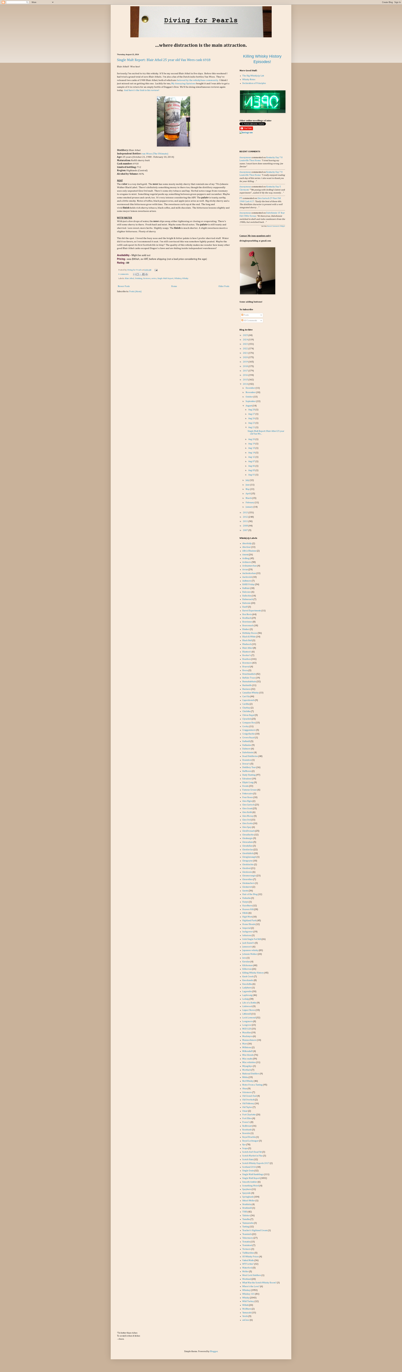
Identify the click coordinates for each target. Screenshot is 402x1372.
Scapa (245, 1148)
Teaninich (247, 1234)
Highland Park (249, 920)
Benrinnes (247, 622)
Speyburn (246, 1189)
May (248, 489)
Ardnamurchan (249, 566)
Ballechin (246, 596)
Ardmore (246, 562)
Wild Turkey (248, 1301)
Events (245, 786)
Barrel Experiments (251, 611)
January (249, 507)
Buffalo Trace (248, 678)
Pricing (121, 259)
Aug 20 (251, 439)
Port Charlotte (249, 1115)
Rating (120, 262)
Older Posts (223, 286)
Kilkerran (247, 969)
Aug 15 (251, 448)
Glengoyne (247, 861)
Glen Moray (247, 816)
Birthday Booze (249, 633)
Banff (245, 607)
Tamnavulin (247, 1223)
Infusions (246, 935)
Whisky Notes (248, 79)
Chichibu (246, 711)
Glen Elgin (247, 801)
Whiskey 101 (248, 1294)
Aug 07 (251, 461)
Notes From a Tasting (252, 1085)
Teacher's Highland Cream (254, 1230)
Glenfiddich (247, 853)
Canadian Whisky (250, 693)
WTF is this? (248, 1264)
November (251, 392)
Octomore (247, 1092)
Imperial (246, 928)
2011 (245, 521)
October (249, 397)
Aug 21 (251, 427)
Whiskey (177, 278)
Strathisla (246, 1204)
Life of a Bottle (249, 1003)
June (248, 485)
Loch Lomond (249, 1018)
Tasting (245, 1227)
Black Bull (247, 640)
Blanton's (246, 652)
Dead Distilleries (250, 756)
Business (246, 689)
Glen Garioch (248, 805)
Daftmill (246, 741)
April (248, 494)
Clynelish (246, 719)
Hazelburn (247, 906)
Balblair (246, 588)
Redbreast (247, 1126)
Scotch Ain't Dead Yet (252, 1152)
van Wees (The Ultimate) (155, 154)
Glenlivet (246, 868)
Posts (246, 315)
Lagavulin (247, 991)
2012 (245, 517)
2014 (245, 384)
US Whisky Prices (250, 1257)
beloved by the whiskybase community (197, 80)
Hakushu (246, 898)
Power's (246, 1122)
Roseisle (246, 1133)
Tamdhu (246, 1219)
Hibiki (245, 913)
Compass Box (248, 723)
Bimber (245, 629)
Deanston (246, 760)
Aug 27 (251, 414)
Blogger (214, 1351)
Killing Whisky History (253, 973)
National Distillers (250, 1074)
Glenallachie (248, 835)
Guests (245, 891)
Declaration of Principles (254, 83)
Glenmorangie (249, 876)
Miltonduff (247, 1051)
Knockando (247, 980)
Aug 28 (251, 410)
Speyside (246, 1193)
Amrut (245, 555)
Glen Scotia (247, 823)
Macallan (246, 1033)
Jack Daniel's (248, 943)
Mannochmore (249, 1040)
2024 (245, 340)
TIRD (244, 1212)
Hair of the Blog (250, 894)
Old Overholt (248, 1100)
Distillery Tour (249, 767)
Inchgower (247, 932)
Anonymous (245, 157)
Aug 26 (251, 418)
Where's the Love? (251, 1286)
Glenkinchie (248, 864)
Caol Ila (246, 696)
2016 (245, 375)
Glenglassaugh (249, 857)
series (153, 278)
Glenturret (247, 887)
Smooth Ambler (249, 1182)
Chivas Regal (248, 715)
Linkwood (247, 1006)
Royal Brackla (248, 1137)
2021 (245, 353)
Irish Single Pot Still (251, 939)
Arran (245, 569)
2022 (245, 349)
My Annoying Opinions (183, 83)
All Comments (250, 320)
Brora (245, 670)
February (250, 502)
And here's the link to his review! (141, 90)
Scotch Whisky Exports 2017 (255, 1163)
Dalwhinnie (247, 752)
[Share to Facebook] (143, 274)
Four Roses (247, 797)
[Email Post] (156, 270)
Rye (244, 1145)
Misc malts (247, 1059)
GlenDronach (248, 831)
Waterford (247, 1268)
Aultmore (246, 581)
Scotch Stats (247, 1159)
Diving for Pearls (134, 270)
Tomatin (246, 1242)
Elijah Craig (247, 782)
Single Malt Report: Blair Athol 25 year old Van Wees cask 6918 (163, 60)
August (249, 406)
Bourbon (246, 659)
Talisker (246, 1215)
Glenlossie (247, 872)
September (251, 401)
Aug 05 (251, 470)
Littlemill (246, 1014)
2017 (245, 371)
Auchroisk (247, 577)
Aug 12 (251, 457)
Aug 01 (251, 475)
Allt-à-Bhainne (249, 551)
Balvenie (246, 603)
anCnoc (245, 1320)
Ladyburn (246, 988)
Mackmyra (247, 1036)
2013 (245, 513)
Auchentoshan (249, 573)
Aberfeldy (247, 543)
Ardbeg (245, 558)
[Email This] (134, 274)
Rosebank (247, 1130)
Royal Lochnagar (250, 1141)
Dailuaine (246, 745)
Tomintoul (247, 1245)
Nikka (245, 1077)
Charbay (246, 708)
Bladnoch (246, 644)
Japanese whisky (250, 950)
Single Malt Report (165, 278)
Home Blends (248, 924)
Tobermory (247, 1238)
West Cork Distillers (251, 1275)
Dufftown (246, 771)
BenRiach (246, 618)
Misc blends (247, 1055)
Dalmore (246, 749)
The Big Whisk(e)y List (253, 76)
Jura (244, 958)
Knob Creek (247, 976)
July (248, 480)
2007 (245, 530)
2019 (245, 362)
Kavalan (246, 962)
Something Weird (250, 1186)
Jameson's (247, 947)
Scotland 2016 (249, 1167)
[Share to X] (140, 274)
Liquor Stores (248, 1010)
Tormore (246, 1249)
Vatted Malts (248, 1260)
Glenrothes (247, 879)
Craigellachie (248, 734)
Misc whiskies (249, 1062)
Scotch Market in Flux (252, 1156)
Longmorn (247, 1021)
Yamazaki (246, 1313)
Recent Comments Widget (276, 226)
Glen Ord (246, 820)
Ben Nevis (247, 614)
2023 (245, 344)
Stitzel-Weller (248, 1201)
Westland (246, 1279)
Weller (245, 1271)
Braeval (246, 667)
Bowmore (247, 663)
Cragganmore (249, 730)
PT (240, 198)
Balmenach (247, 599)
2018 (245, 366)
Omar (245, 1111)
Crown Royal (248, 738)
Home (174, 286)
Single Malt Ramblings (252, 1174)
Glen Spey (247, 827)
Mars (244, 1044)
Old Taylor (247, 1107)
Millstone (246, 1047)
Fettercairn (247, 794)
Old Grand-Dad (249, 1096)
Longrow (246, 1025)
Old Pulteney (248, 1103)
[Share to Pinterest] (146, 274)
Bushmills (247, 685)
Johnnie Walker (249, 954)
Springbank (247, 1197)
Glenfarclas (247, 850)
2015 (245, 380)
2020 (245, 357)
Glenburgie (247, 838)
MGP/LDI (246, 1029)
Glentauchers (248, 883)
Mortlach (246, 1070)
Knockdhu (247, 984)
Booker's (246, 655)
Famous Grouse (249, 790)
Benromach (247, 625)
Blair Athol (129, 278)
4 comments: (123, 274)
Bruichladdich (249, 674)
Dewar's (246, 764)
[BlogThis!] (137, 274)
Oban (244, 1089)
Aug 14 (251, 453)
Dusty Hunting (249, 775)
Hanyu (245, 902)
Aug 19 (251, 444)
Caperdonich (248, 700)
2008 (245, 526)
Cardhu (245, 704)
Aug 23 (251, 423)
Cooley (245, 726)
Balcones (246, 592)
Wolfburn (246, 1309)
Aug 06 (251, 466)
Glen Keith (247, 812)
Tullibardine (248, 1253)
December (251, 388)
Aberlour (246, 547)
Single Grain (248, 1171)
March (249, 498)
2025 (245, 335)
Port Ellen (247, 1118)
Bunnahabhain (249, 682)
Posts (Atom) (135, 291)
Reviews (146, 278)
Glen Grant (247, 808)
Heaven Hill (247, 909)
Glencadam (247, 842)
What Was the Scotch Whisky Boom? (259, 1283)
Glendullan (247, 846)
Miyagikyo (247, 1066)
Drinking (138, 278)
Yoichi (245, 1316)
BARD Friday (248, 584)
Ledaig (245, 999)
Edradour (246, 779)
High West (247, 917)
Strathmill (247, 1208)
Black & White (249, 637)
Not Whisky (247, 1081)
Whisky (185, 278)
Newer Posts (124, 286)
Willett (245, 1305)
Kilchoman (247, 965)
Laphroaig (247, 995)
